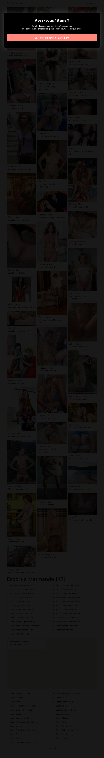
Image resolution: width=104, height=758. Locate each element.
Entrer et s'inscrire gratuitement (52, 37)
